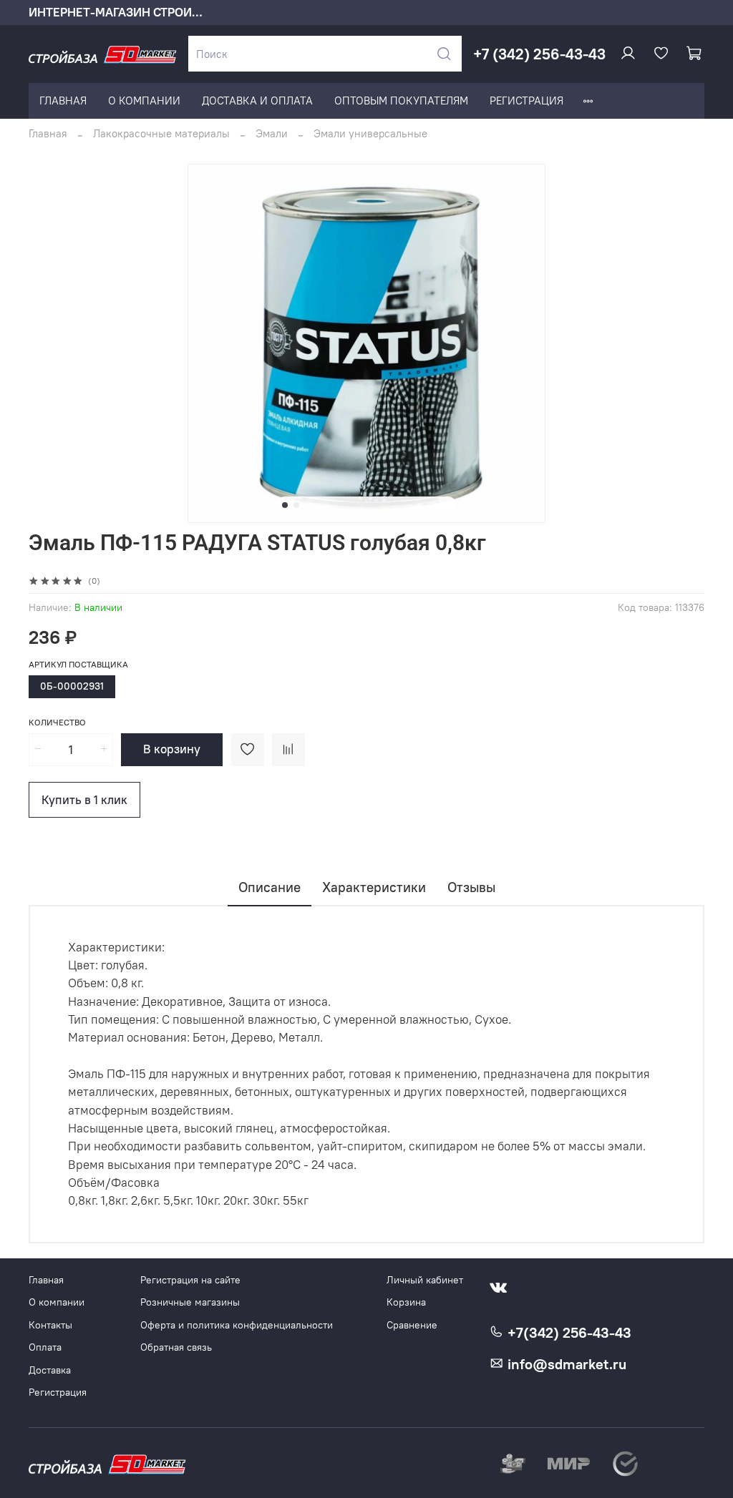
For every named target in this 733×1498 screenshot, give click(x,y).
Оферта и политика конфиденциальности (236, 1325)
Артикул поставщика (78, 665)
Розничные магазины (190, 1302)
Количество (57, 723)
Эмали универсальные (370, 133)
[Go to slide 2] (296, 505)
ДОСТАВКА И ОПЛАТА (257, 100)
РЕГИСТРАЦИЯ (526, 100)
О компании (56, 1302)
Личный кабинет (425, 1280)
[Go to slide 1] (285, 505)
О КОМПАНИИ (144, 100)
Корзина (406, 1302)
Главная (48, 133)
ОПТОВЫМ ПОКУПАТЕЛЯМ (401, 100)
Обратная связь (176, 1347)
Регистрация (58, 1392)
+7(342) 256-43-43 (567, 1332)
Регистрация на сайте (190, 1280)
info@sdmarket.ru (565, 1364)
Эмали (272, 133)
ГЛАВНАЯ (63, 100)
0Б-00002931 (72, 686)
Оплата (45, 1347)
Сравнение (412, 1325)
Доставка (50, 1370)
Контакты (50, 1325)
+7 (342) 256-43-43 (539, 54)
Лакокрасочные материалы (161, 133)
